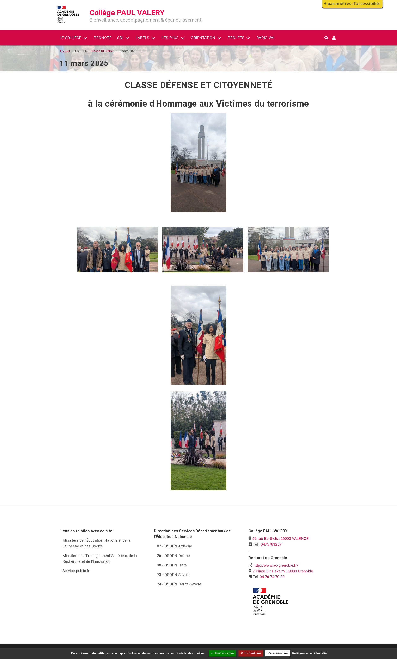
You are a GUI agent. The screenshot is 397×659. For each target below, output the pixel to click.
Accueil (65, 51)
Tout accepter (224, 653)
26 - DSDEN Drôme (173, 555)
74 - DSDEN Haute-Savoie (179, 584)
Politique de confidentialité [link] (309, 653)
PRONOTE (102, 38)
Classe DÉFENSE (102, 51)
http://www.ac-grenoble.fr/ (276, 565)
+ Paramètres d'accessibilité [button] (352, 3)
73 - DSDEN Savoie (173, 574)
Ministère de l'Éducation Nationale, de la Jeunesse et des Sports (96, 543)
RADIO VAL (265, 38)
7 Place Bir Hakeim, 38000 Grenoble (282, 571)
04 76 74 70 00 (272, 577)
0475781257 (271, 544)
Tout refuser (252, 653)
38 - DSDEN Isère (172, 565)
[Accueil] (68, 23)
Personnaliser (278, 653)
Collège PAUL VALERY (127, 12)
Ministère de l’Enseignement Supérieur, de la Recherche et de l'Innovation (99, 558)
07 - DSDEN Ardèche (174, 546)
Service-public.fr (76, 571)
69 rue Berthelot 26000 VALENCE (280, 538)
